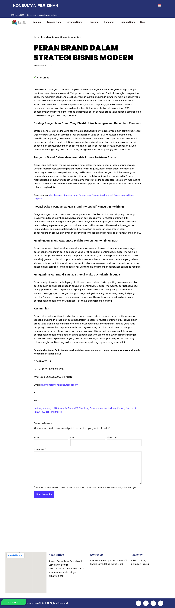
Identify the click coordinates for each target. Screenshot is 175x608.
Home (36, 37)
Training (94, 22)
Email (74, 437)
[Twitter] (135, 6)
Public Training (138, 560)
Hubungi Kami (127, 22)
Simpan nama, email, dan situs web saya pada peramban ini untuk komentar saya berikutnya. (86, 487)
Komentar (40, 449)
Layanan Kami (74, 22)
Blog (142, 22)
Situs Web (112, 437)
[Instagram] (147, 6)
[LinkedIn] (141, 6)
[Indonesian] (161, 5)
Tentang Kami (54, 22)
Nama (38, 437)
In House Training (140, 564)
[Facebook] (129, 6)
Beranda (37, 22)
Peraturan (109, 22)
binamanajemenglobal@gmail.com (59, 384)
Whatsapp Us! (15, 602)
